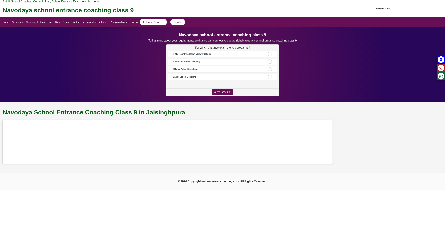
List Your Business (153, 22)
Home (6, 22)
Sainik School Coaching (184, 77)
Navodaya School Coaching (186, 61)
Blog (57, 22)
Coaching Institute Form (39, 22)
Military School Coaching (185, 69)
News (66, 22)
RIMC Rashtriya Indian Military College (192, 54)
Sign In (177, 22)
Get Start (222, 92)
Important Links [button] (95, 22)
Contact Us (78, 22)
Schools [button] (16, 22)
